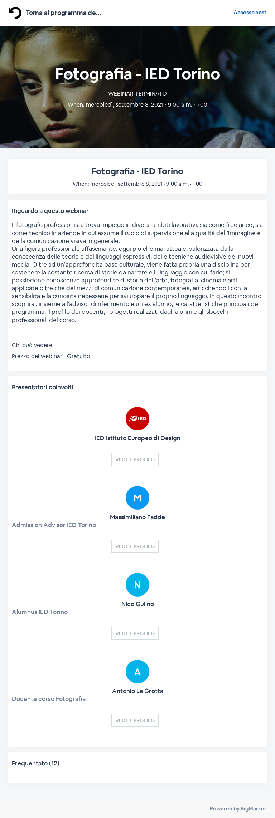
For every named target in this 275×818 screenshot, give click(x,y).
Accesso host (249, 12)
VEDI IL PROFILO (135, 459)
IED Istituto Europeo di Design (137, 438)
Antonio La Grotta (137, 691)
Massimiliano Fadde (137, 517)
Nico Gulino (137, 604)
